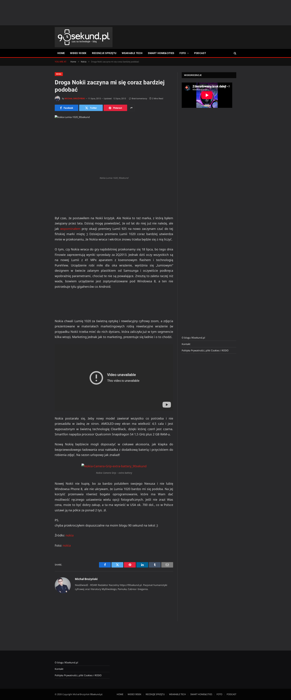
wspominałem (70, 229)
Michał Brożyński (75, 98)
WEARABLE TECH (132, 53)
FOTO (183, 53)
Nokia (58, 74)
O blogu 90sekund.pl (193, 337)
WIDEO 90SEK (78, 53)
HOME (61, 53)
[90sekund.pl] (83, 37)
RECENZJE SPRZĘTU (104, 53)
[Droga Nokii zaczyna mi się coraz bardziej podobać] (114, 145)
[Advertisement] (145, 12)
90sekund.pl (96, 694)
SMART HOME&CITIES (161, 53)
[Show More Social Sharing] (131, 108)
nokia (70, 535)
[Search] (234, 53)
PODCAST (200, 53)
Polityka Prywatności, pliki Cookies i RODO (205, 350)
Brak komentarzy (139, 98)
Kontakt (186, 344)
